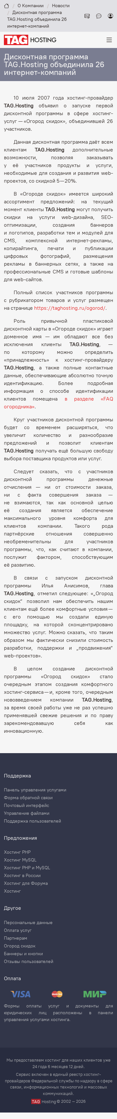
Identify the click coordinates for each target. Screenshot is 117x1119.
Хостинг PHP (17, 852)
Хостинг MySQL (20, 860)
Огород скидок (19, 946)
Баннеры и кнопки (23, 954)
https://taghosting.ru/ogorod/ (69, 308)
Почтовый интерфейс (26, 805)
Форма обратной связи (28, 798)
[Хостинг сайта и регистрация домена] (30, 39)
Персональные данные (28, 922)
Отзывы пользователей (28, 961)
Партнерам (15, 938)
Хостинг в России (22, 875)
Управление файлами (26, 813)
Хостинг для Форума (26, 883)
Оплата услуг (18, 930)
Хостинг (12, 891)
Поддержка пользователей (32, 821)
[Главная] (6, 5)
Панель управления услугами (35, 790)
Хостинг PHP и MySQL (27, 868)
